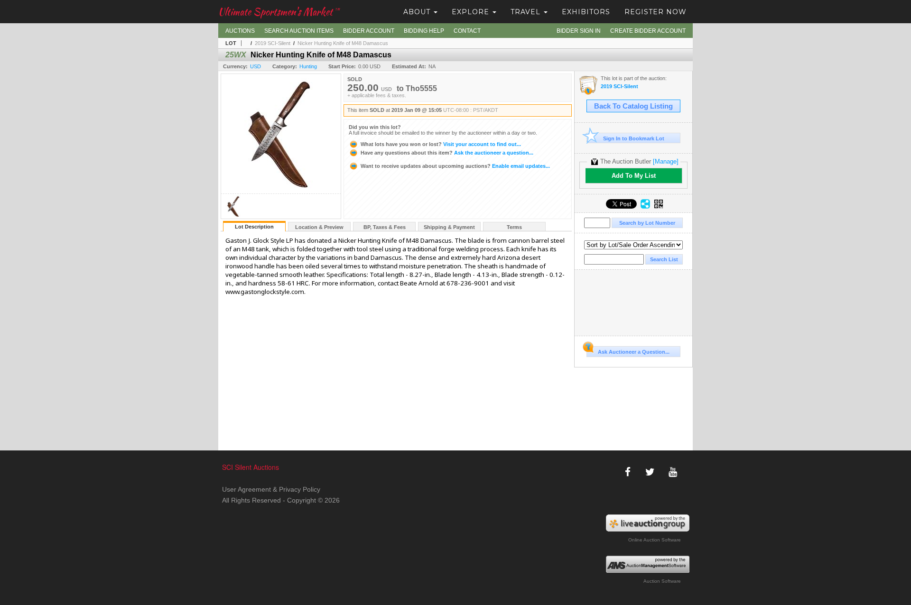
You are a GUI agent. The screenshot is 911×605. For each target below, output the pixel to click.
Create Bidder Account (648, 31)
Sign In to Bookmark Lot (633, 138)
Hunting (308, 66)
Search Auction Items (299, 31)
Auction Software (662, 581)
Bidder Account (368, 31)
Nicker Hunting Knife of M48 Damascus (342, 43)
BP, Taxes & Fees (384, 227)
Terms (514, 227)
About (418, 12)
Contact (467, 31)
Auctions (240, 31)
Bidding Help (424, 31)
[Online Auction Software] (648, 523)
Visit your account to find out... (441, 144)
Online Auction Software (654, 539)
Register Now (655, 12)
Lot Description (254, 226)
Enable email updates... (455, 166)
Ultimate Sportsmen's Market (279, 11)
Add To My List (634, 175)
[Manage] (665, 161)
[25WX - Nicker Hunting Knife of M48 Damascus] (233, 216)
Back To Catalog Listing (633, 106)
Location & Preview (319, 227)
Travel (527, 12)
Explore (472, 12)
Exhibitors (586, 12)
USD (255, 66)
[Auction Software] (648, 564)
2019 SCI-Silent (272, 43)
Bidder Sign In (579, 31)
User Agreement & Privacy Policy (271, 489)
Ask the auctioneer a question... (447, 153)
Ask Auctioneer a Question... (633, 352)
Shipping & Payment (449, 227)
